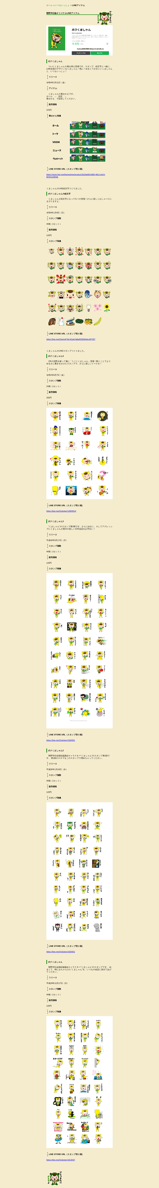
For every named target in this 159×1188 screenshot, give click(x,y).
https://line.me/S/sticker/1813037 (60, 1160)
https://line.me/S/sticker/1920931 (60, 740)
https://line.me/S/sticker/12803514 (61, 511)
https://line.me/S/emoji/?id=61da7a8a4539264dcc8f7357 (70, 339)
